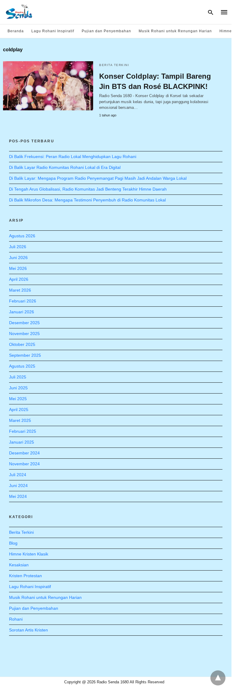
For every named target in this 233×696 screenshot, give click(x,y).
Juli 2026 (17, 246)
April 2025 (18, 409)
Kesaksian (19, 564)
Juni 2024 (18, 485)
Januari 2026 (21, 311)
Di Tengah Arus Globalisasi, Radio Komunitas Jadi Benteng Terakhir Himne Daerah (88, 189)
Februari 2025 (22, 431)
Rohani (16, 619)
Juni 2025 (18, 387)
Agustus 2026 (22, 235)
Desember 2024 (24, 453)
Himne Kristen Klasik (28, 554)
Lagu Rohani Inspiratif (52, 31)
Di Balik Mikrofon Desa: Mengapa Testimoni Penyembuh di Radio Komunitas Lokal (87, 200)
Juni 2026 (18, 257)
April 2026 (18, 279)
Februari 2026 (22, 301)
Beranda (16, 31)
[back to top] (217, 677)
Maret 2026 (20, 290)
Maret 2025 (20, 420)
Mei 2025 (18, 398)
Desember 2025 (24, 322)
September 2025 (25, 355)
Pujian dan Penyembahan (106, 31)
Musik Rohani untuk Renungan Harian (175, 31)
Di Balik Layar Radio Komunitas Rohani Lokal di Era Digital (65, 167)
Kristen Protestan (25, 575)
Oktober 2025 (22, 344)
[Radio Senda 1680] (19, 11)
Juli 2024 (17, 474)
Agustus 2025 (22, 366)
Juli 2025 (17, 377)
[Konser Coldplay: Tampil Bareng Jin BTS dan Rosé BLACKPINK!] (48, 85)
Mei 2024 (18, 496)
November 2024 (24, 463)
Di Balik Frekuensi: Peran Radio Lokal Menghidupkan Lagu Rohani (72, 156)
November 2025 (24, 333)
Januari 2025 (21, 442)
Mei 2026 (18, 268)
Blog (13, 543)
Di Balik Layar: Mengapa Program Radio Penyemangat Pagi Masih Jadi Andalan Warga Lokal (98, 178)
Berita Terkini (114, 65)
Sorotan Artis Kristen (28, 630)
